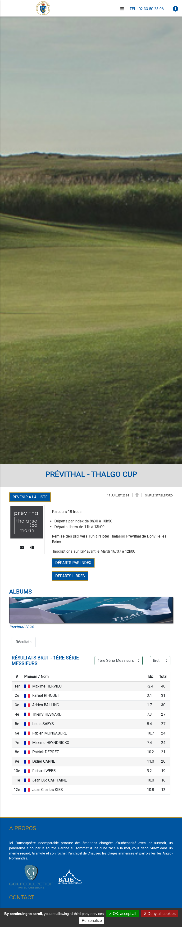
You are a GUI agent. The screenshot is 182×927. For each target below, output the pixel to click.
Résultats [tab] (24, 642)
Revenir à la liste (30, 497)
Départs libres (70, 576)
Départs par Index (73, 562)
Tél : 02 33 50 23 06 (147, 9)
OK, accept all (124, 914)
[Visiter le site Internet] (32, 547)
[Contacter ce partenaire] (22, 547)
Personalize (92, 920)
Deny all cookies (161, 914)
